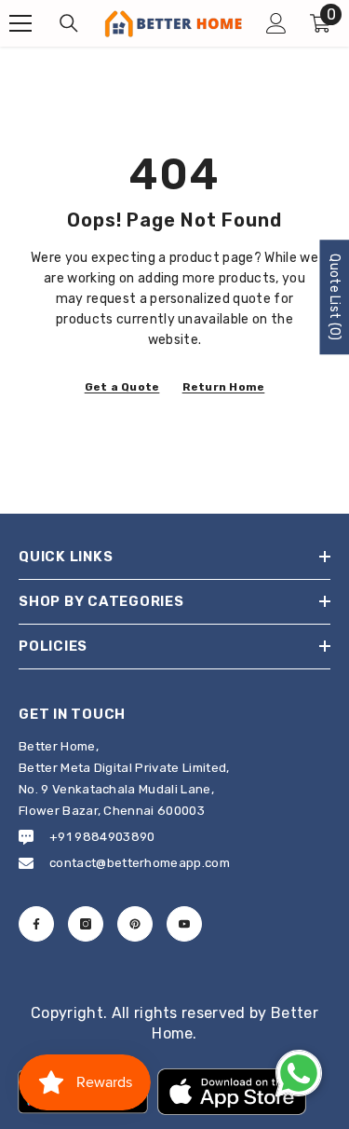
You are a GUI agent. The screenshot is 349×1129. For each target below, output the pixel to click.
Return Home (223, 386)
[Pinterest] (135, 924)
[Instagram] (85, 924)
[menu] (20, 23)
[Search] (69, 23)
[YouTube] (184, 924)
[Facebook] (36, 924)
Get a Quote (122, 386)
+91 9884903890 (101, 837)
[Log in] (276, 23)
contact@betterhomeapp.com (139, 863)
